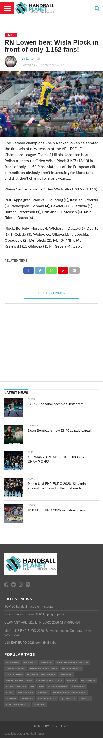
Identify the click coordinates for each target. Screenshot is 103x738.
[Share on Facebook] (28, 269)
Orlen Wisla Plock (49, 680)
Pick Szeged (14, 674)
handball (29, 662)
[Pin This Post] (63, 269)
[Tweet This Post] (40, 269)
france (72, 680)
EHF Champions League (72, 662)
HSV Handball (47, 698)
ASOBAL (43, 692)
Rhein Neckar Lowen (43, 668)
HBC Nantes (25, 692)
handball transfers (41, 674)
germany (27, 698)
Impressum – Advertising (51, 725)
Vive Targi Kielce (17, 704)
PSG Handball (15, 668)
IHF (32, 686)
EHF (41, 686)
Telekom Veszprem (19, 680)
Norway (11, 698)
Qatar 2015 (68, 698)
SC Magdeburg (16, 686)
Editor (30, 58)
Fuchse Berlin (71, 668)
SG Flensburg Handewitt (69, 692)
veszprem (78, 686)
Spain (9, 692)
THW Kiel (46, 662)
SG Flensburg (57, 686)
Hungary (40, 704)
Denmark (66, 674)
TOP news (12, 662)
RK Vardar (88, 680)
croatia (85, 698)
